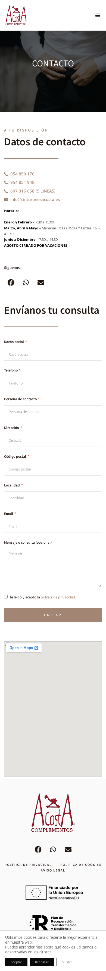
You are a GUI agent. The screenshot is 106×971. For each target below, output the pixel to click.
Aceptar (16, 962)
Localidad (12, 485)
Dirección (12, 427)
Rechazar (42, 962)
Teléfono (11, 370)
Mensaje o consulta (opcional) (28, 542)
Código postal (15, 456)
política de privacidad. (58, 597)
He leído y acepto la (42, 597)
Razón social (14, 341)
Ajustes (67, 962)
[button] (98, 15)
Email (9, 513)
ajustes (45, 952)
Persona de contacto (21, 399)
